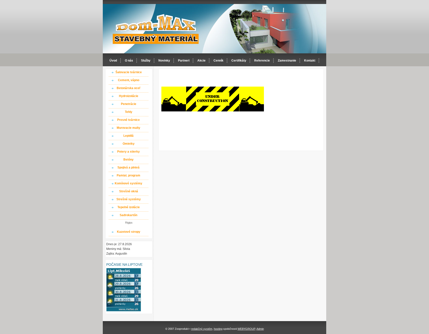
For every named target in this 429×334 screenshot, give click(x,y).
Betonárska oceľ (129, 88)
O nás (129, 60)
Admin (260, 328)
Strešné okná (128, 191)
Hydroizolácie (128, 96)
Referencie (262, 60)
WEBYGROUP (246, 328)
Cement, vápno (128, 80)
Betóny (128, 159)
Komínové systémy (128, 183)
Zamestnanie (287, 60)
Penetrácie (128, 104)
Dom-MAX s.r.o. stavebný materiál (156, 29)
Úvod (113, 60)
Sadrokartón (128, 215)
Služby (145, 60)
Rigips (129, 222)
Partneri (183, 60)
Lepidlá (128, 135)
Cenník (218, 60)
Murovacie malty (128, 128)
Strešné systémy (128, 199)
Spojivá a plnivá (128, 167)
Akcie (201, 60)
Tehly (128, 112)
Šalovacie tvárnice (128, 72)
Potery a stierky (128, 151)
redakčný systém (201, 328)
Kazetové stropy (128, 232)
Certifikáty (238, 60)
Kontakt (309, 60)
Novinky (164, 60)
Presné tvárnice (128, 120)
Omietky (129, 143)
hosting (218, 328)
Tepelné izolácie (128, 207)
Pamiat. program (128, 175)
